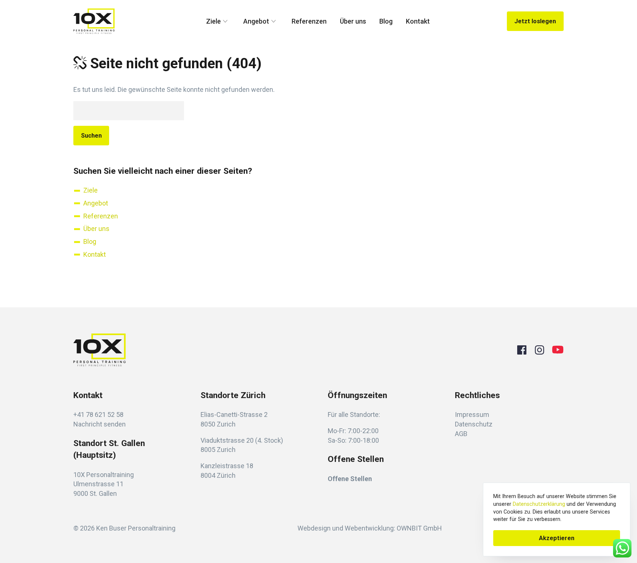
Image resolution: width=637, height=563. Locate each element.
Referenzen (309, 21)
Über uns (353, 21)
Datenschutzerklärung (539, 504)
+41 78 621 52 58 (98, 414)
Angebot (256, 21)
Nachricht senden (99, 424)
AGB (461, 434)
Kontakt (418, 21)
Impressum (472, 414)
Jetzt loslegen (535, 21)
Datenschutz (473, 424)
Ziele (213, 21)
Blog (386, 21)
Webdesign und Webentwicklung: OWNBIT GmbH (369, 528)
